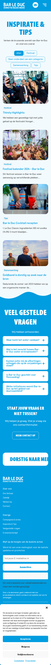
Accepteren (25, 639)
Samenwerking (20, 65)
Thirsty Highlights (14, 113)
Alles (18, 53)
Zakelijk (6, 498)
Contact (6, 506)
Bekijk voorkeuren (26, 654)
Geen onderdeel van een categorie (25, 59)
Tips (36, 65)
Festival (31, 53)
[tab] (25, 340)
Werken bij (7, 502)
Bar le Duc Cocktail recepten (20, 223)
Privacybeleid (30, 661)
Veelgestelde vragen (11, 529)
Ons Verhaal (8, 494)
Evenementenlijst (10, 533)
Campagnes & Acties (12, 520)
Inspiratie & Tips (9, 524)
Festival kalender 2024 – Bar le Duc (24, 169)
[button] (46, 607)
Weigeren (25, 647)
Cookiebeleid (19, 661)
